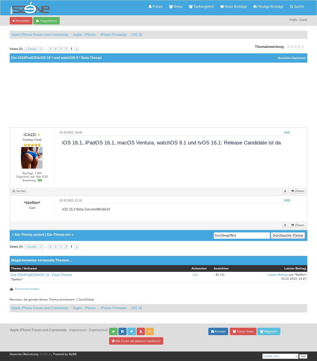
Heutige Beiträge (270, 6)
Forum (157, 6)
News (177, 6)
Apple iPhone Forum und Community (39, 34)
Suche (298, 6)
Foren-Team (245, 331)
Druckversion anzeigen (27, 289)
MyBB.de (46, 354)
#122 (287, 200)
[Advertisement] (158, 95)
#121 (287, 132)
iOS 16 (137, 34)
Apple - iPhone (84, 34)
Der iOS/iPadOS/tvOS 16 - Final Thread (41, 275)
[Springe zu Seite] (76, 49)
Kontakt (219, 331)
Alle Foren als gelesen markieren (137, 341)
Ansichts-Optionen (292, 58)
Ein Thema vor (59, 234)
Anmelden (22, 20)
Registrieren (48, 20)
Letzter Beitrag (278, 274)
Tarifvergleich (203, 6)
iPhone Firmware (113, 34)
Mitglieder (270, 331)
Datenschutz (98, 330)
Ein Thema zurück (29, 234)
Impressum (77, 330)
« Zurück (30, 49)
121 (195, 274)
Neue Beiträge (235, 6)
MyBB (73, 354)
